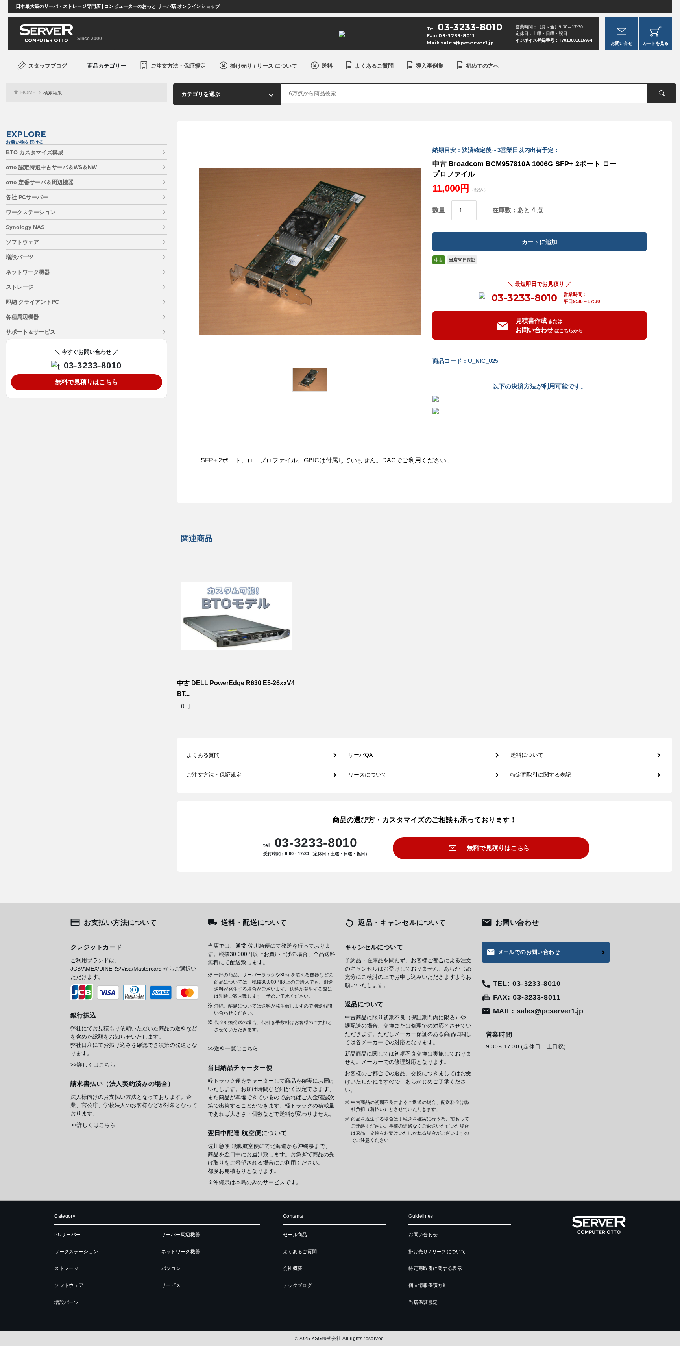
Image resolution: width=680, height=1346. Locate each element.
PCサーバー (67, 1234)
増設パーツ (19, 257)
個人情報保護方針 (427, 1285)
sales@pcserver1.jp (467, 43)
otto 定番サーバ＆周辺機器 (40, 182)
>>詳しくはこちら (92, 1064)
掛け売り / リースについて (437, 1251)
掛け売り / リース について (263, 66)
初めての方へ (482, 66)
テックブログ (297, 1285)
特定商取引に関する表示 (435, 1268)
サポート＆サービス (30, 332)
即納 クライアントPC (32, 302)
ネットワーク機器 (28, 272)
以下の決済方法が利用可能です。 (539, 386)
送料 (327, 66)
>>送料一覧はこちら (233, 1048)
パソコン (171, 1268)
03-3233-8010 (524, 298)
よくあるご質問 (374, 66)
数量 (438, 210)
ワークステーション (30, 212)
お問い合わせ (423, 1234)
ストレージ (19, 287)
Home (28, 92)
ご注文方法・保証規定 (178, 66)
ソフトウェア (22, 242)
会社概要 (292, 1268)
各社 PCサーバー (27, 197)
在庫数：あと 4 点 (517, 210)
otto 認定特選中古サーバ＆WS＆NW (51, 167)
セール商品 (295, 1234)
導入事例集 (429, 66)
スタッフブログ (47, 66)
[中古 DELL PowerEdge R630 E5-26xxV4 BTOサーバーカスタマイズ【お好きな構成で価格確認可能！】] (236, 616)
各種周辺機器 (22, 317)
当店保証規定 (423, 1302)
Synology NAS (25, 227)
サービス (171, 1285)
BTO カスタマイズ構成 (34, 152)
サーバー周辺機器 (180, 1234)
